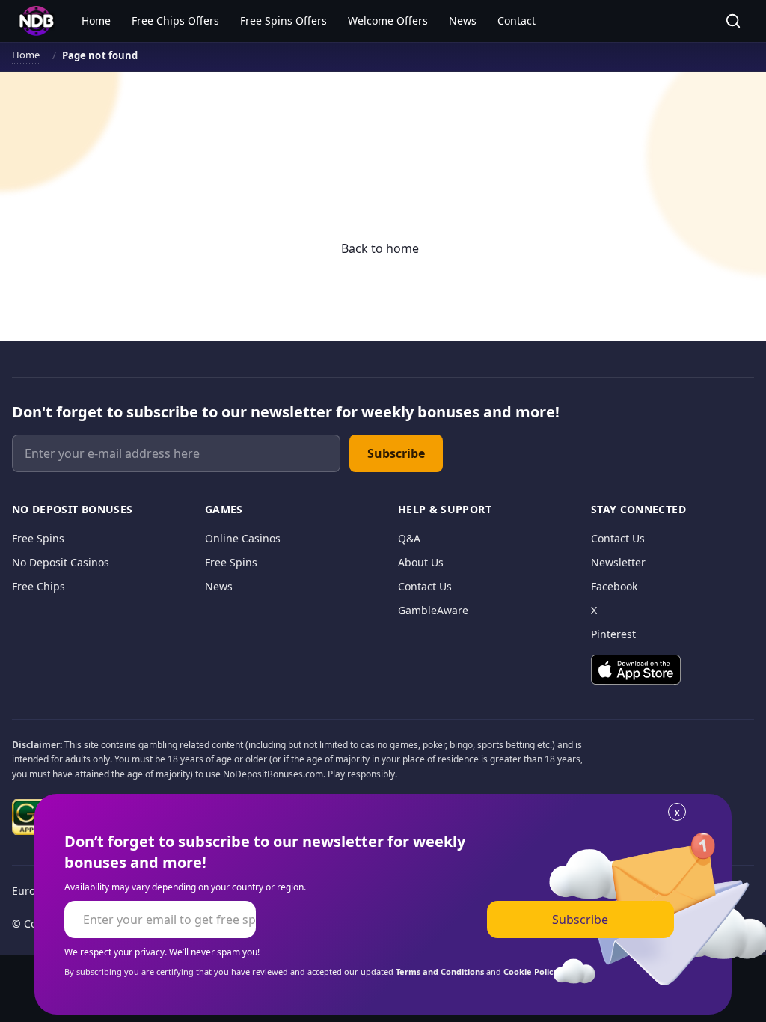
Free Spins (38, 538)
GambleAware (433, 610)
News (463, 20)
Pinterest (613, 634)
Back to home (380, 248)
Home (96, 20)
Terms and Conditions (440, 971)
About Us (421, 562)
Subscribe (396, 453)
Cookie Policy (530, 971)
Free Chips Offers (175, 20)
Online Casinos (243, 538)
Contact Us (425, 586)
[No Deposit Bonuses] (36, 21)
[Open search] (733, 21)
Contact (516, 20)
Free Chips (38, 586)
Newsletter (618, 562)
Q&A (409, 538)
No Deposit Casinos (60, 562)
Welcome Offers (388, 20)
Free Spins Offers (283, 20)
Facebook (614, 586)
